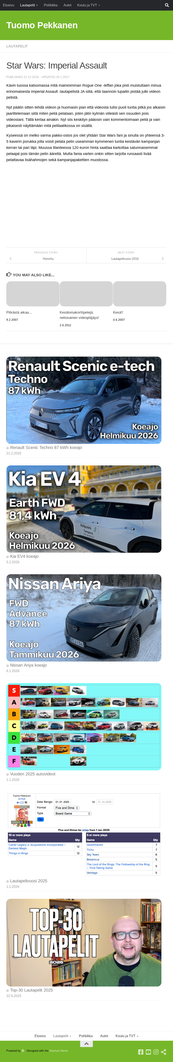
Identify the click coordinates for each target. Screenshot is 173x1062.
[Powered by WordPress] (23, 1050)
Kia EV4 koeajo (24, 556)
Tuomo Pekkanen (42, 25)
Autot (67, 5)
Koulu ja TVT (87, 5)
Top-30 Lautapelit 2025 (31, 990)
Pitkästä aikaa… (19, 312)
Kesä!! (118, 312)
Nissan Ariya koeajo (28, 665)
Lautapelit (27, 5)
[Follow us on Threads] (164, 1052)
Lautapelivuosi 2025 (28, 881)
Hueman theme (58, 1050)
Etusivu (8, 5)
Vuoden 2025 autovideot (32, 774)
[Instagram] (156, 1052)
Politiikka (51, 5)
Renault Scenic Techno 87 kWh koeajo (46, 447)
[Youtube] (148, 1052)
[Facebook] (141, 1052)
